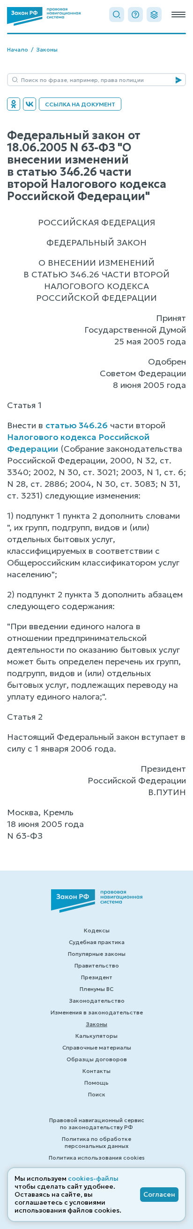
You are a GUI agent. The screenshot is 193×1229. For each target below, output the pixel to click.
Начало (17, 49)
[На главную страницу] (44, 16)
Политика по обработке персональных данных (96, 1142)
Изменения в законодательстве (97, 1012)
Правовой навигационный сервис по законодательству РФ (96, 1124)
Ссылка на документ (80, 104)
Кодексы (97, 930)
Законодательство (97, 1000)
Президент (96, 977)
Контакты (96, 1070)
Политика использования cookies (97, 1157)
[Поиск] (116, 14)
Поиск (96, 1094)
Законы (47, 49)
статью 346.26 (76, 425)
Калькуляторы (96, 1035)
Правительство (96, 965)
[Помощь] (135, 14)
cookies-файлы (93, 1178)
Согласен (159, 1194)
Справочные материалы (96, 1047)
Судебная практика (97, 942)
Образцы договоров (97, 1059)
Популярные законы (97, 953)
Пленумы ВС (96, 988)
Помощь (96, 1082)
